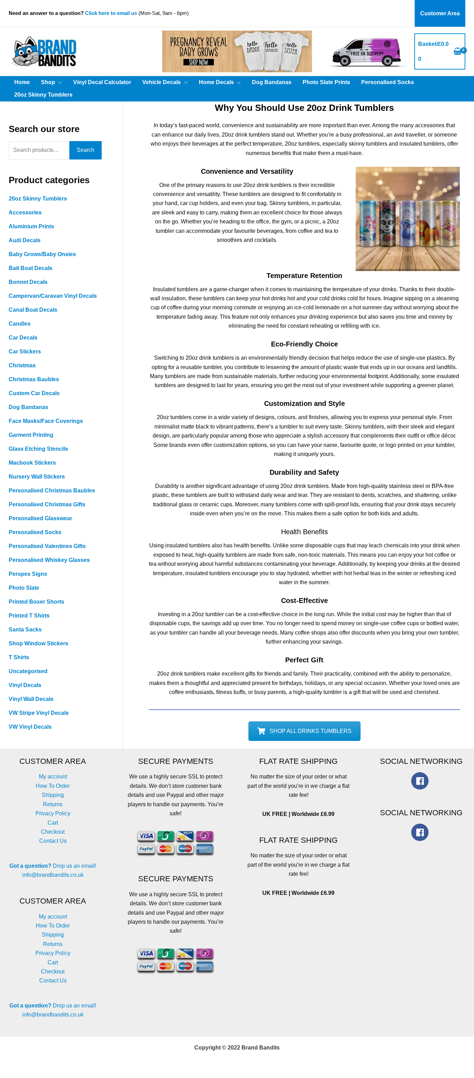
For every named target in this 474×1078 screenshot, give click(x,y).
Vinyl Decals (25, 685)
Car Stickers (25, 351)
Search (85, 150)
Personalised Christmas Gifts (47, 504)
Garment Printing (31, 435)
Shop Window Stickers (38, 643)
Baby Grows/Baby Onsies (42, 254)
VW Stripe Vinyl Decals (39, 713)
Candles (20, 324)
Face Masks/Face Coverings (46, 421)
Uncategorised (28, 671)
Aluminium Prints (31, 226)
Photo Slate (24, 588)
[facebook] (421, 781)
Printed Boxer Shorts (36, 602)
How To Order (53, 786)
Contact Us (53, 841)
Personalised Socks (35, 532)
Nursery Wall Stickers (37, 477)
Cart (53, 823)
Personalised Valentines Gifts (47, 546)
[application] (58, 82)
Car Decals (23, 338)
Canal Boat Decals (33, 310)
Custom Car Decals (34, 393)
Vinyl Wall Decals (31, 699)
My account (53, 776)
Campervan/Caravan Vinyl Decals (53, 296)
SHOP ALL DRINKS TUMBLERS (311, 731)
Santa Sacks (25, 629)
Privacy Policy (52, 813)
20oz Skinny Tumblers (38, 199)
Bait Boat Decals (30, 268)
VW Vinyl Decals (30, 727)
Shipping (53, 795)
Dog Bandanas (28, 407)
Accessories (25, 212)
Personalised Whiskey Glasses (49, 560)
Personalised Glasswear (40, 518)
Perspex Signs (28, 574)
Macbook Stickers (32, 463)
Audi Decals (25, 240)
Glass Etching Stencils (38, 449)
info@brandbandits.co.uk (53, 875)
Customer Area (440, 13)
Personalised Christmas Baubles (52, 490)
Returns (52, 804)
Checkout (53, 832)
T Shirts (19, 657)
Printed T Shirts (29, 616)
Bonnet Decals (28, 282)
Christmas (22, 365)
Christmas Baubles (34, 379)
